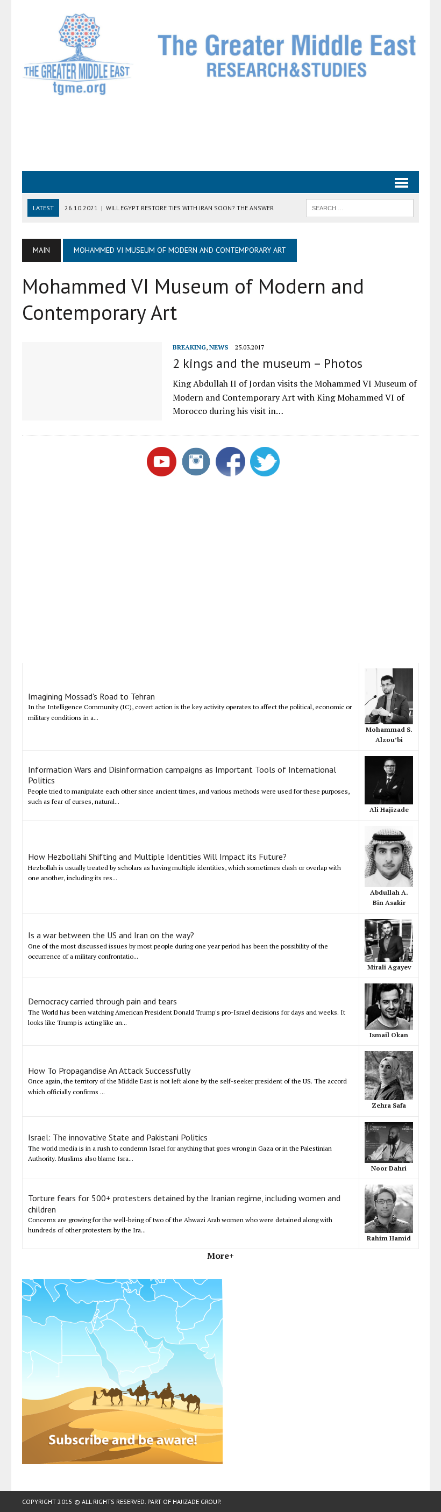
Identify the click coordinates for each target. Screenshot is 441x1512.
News (218, 347)
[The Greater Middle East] (220, 54)
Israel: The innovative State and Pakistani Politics (118, 1137)
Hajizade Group (196, 1501)
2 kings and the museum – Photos (267, 363)
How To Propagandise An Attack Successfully (109, 1070)
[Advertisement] (220, 132)
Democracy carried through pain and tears (102, 1001)
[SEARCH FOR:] (360, 207)
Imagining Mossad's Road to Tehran (91, 696)
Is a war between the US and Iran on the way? (111, 935)
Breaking (189, 347)
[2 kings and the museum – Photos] (92, 413)
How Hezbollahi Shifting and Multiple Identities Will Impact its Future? (157, 856)
